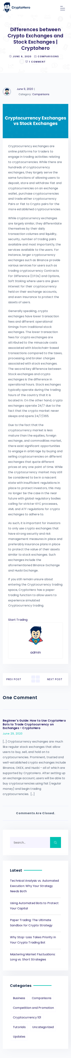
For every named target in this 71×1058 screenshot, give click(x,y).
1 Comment (37, 61)
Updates (19, 1036)
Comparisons (48, 56)
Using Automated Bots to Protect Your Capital (34, 905)
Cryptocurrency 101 (27, 1017)
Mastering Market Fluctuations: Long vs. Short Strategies (32, 957)
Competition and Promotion (33, 1008)
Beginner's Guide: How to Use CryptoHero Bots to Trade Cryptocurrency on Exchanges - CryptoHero (34, 724)
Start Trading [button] (18, 620)
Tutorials (19, 1027)
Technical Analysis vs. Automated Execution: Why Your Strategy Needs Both (34, 886)
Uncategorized (43, 1027)
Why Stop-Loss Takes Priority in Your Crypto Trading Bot (33, 940)
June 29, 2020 (13, 733)
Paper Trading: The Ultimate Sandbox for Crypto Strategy (31, 922)
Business (19, 998)
